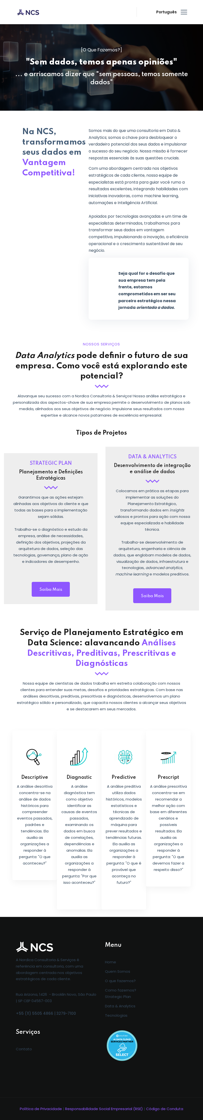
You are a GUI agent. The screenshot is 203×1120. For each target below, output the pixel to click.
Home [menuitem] (110, 962)
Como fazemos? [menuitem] (120, 990)
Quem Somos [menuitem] (117, 971)
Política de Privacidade (41, 1108)
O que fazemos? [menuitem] (120, 980)
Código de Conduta (164, 1108)
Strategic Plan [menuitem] (118, 996)
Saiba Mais (50, 590)
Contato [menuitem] (24, 1049)
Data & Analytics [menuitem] (120, 1006)
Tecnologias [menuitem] (116, 1015)
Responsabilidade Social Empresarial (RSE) (104, 1108)
